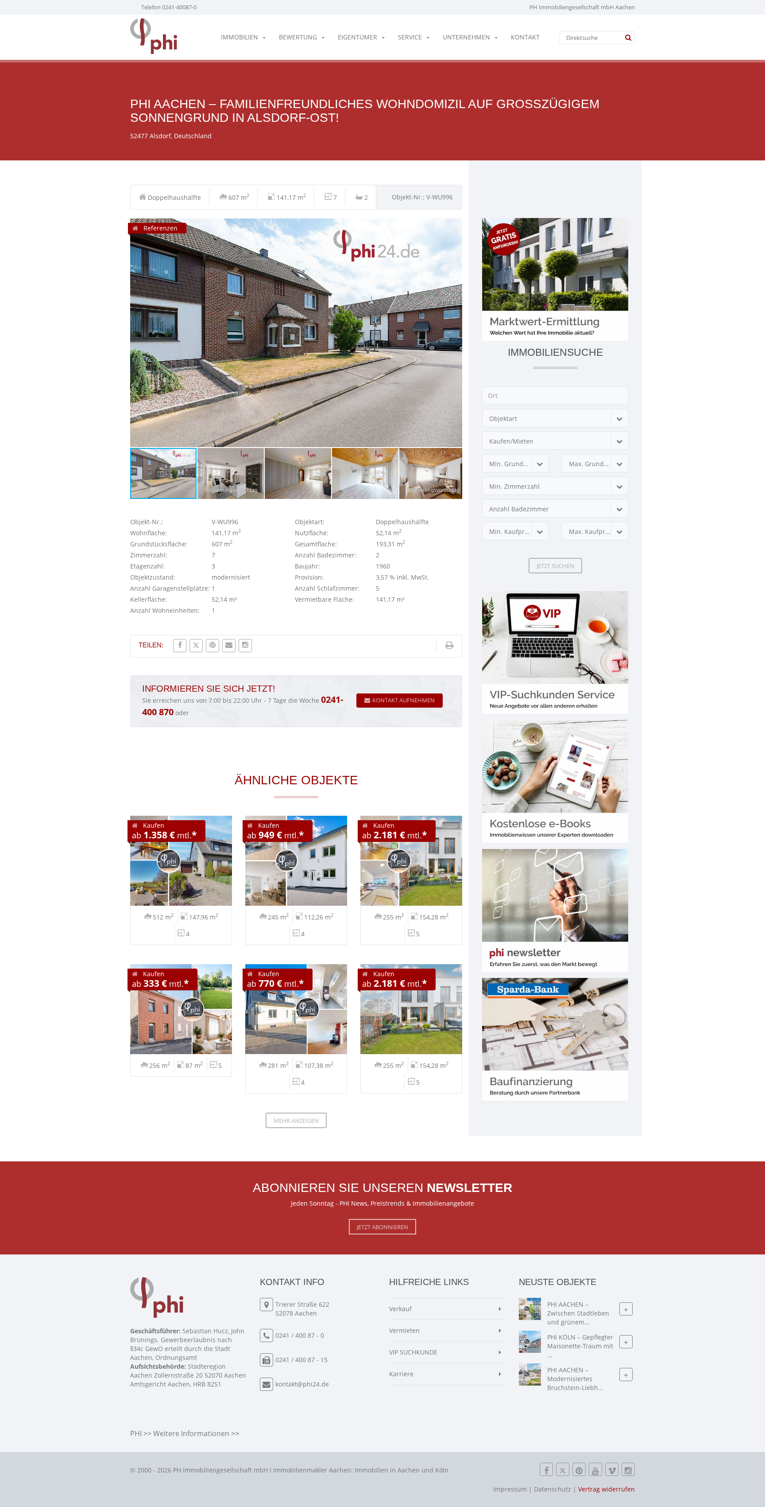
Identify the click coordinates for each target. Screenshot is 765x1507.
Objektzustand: (152, 577)
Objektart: (310, 522)
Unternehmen (466, 37)
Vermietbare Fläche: (324, 599)
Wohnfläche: (148, 533)
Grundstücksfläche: (158, 544)
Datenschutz (552, 1489)
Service (410, 37)
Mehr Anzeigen (296, 1121)
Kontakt (525, 37)
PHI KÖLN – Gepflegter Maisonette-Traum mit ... (580, 1346)
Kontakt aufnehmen (403, 700)
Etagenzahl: (147, 566)
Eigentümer (357, 37)
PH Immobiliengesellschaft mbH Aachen (582, 7)
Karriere (401, 1374)
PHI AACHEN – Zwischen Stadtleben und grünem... (578, 1314)
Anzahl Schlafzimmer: (327, 588)
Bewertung (298, 37)
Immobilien (239, 37)
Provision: (309, 577)
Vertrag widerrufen (606, 1489)
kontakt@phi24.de (302, 1384)
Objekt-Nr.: (146, 522)
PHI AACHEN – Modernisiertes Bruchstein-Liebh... (575, 1379)
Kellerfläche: (148, 599)
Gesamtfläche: (316, 544)
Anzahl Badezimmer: (325, 555)
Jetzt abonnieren (382, 1227)
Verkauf (400, 1309)
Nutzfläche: (311, 533)
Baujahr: (307, 566)
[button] (454, 226)
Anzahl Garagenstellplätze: (170, 588)
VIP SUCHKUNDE (413, 1352)
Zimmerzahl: (148, 555)
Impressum (510, 1489)
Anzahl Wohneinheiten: (165, 610)
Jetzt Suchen (555, 566)
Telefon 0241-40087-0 (169, 7)
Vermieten (404, 1330)
